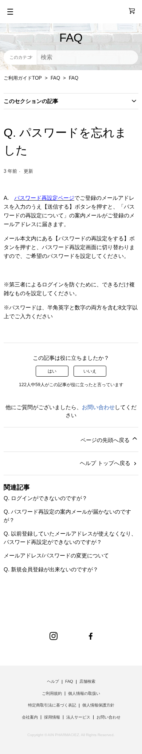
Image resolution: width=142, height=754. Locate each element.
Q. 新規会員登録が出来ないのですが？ (51, 569)
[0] (128, 11)
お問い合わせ (98, 407)
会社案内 (30, 717)
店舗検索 (87, 681)
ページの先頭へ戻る (105, 440)
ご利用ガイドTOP (23, 78)
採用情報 (52, 717)
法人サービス (78, 717)
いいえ (89, 371)
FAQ (55, 78)
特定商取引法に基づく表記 (52, 705)
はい (52, 371)
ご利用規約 (52, 693)
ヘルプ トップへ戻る (106, 463)
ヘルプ (53, 681)
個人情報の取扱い (84, 693)
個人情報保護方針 (98, 705)
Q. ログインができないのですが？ (45, 498)
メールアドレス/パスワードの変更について (56, 555)
